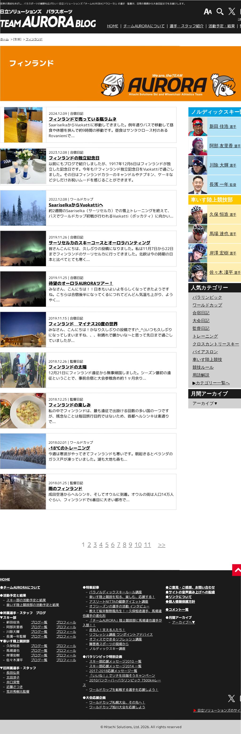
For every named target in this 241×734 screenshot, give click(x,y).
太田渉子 (13, 677)
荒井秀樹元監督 (17, 691)
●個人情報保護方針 (180, 601)
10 (138, 545)
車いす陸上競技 (207, 359)
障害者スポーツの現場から (109, 644)
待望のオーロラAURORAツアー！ (81, 283)
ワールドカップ (207, 305)
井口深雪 (13, 682)
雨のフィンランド (65, 489)
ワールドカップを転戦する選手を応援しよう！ (123, 689)
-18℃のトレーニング (69, 448)
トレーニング (205, 336)
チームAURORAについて (144, 26)
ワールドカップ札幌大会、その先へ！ (117, 702)
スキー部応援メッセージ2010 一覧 (115, 661)
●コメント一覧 (177, 609)
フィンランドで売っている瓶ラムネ (82, 119)
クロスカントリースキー (216, 344)
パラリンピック (207, 297)
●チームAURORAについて (20, 587)
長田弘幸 (13, 672)
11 (147, 545)
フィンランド (34, 39)
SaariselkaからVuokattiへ (76, 205)
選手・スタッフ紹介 (187, 26)
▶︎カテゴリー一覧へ (211, 383)
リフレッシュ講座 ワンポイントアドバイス (121, 634)
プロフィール (66, 622)
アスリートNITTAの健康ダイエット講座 (118, 601)
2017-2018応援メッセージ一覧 (113, 670)
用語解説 (201, 375)
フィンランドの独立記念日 (74, 158)
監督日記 (201, 328)
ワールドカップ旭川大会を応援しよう (117, 707)
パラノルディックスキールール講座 (115, 592)
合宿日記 (201, 313)
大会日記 (201, 320)
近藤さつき (14, 687)
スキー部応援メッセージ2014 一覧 (115, 666)
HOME (112, 26)
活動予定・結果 (222, 26)
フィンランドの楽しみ (69, 405)
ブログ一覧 (39, 622)
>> (161, 545)
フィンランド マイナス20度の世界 (83, 324)
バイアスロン (205, 351)
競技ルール (203, 367)
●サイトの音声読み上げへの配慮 (190, 592)
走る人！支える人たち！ (107, 629)
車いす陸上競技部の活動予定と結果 (32, 605)
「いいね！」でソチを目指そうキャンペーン (122, 675)
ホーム (4, 39)
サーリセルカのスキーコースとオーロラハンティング (99, 243)
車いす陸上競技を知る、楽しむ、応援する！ (122, 597)
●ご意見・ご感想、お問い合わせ (190, 587)
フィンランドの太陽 (67, 367)
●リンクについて (178, 597)
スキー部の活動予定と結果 (26, 600)
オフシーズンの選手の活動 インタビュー (119, 606)
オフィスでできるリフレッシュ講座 (115, 639)
